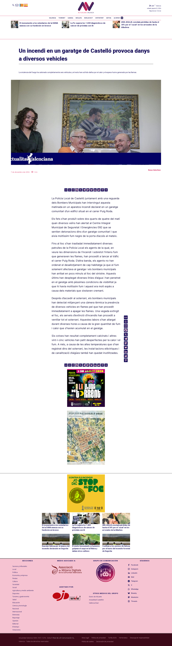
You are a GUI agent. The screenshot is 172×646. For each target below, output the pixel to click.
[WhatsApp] (129, 589)
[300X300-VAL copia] (86, 493)
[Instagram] (73, 189)
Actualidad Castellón (96, 600)
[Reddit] (98, 189)
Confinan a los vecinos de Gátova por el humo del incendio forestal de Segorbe (116, 548)
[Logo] (86, 7)
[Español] (26, 5)
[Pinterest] (102, 189)
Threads (134, 601)
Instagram (134, 569)
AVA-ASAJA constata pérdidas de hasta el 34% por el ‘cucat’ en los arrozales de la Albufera (140, 24)
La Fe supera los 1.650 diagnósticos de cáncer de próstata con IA (83, 527)
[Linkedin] (95, 189)
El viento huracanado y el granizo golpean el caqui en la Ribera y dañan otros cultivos (86, 548)
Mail (132, 577)
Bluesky (134, 593)
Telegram (134, 581)
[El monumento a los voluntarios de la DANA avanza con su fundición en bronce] (14, 24)
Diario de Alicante (95, 597)
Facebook (134, 565)
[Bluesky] (91, 189)
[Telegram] (84, 189)
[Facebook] (76, 189)
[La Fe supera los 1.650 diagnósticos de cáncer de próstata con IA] (65, 24)
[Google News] (65, 189)
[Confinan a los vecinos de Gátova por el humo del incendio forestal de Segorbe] (116, 539)
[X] (80, 189)
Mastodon (134, 597)
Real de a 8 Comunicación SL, (63, 638)
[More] (106, 189)
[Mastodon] (87, 189)
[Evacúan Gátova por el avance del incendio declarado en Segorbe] (56, 539)
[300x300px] (86, 406)
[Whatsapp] (69, 189)
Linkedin (134, 573)
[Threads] (129, 601)
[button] (13, 5)
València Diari (94, 603)
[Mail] (129, 577)
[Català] (22, 5)
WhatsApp (134, 589)
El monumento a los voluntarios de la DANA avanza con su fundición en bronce (55, 527)
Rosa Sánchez (154, 170)
